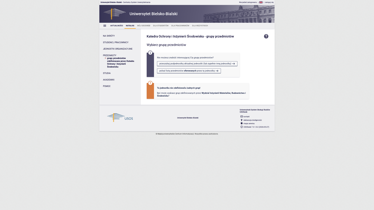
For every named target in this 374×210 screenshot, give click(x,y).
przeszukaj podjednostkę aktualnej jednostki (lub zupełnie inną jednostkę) (195, 63)
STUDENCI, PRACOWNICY (115, 42)
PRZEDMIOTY (109, 55)
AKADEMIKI (108, 79)
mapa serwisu (249, 124)
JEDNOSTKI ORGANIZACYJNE (118, 49)
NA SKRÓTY (109, 36)
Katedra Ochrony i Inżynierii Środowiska (175, 36)
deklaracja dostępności (253, 120)
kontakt (247, 117)
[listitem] (116, 26)
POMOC (107, 86)
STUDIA (107, 73)
